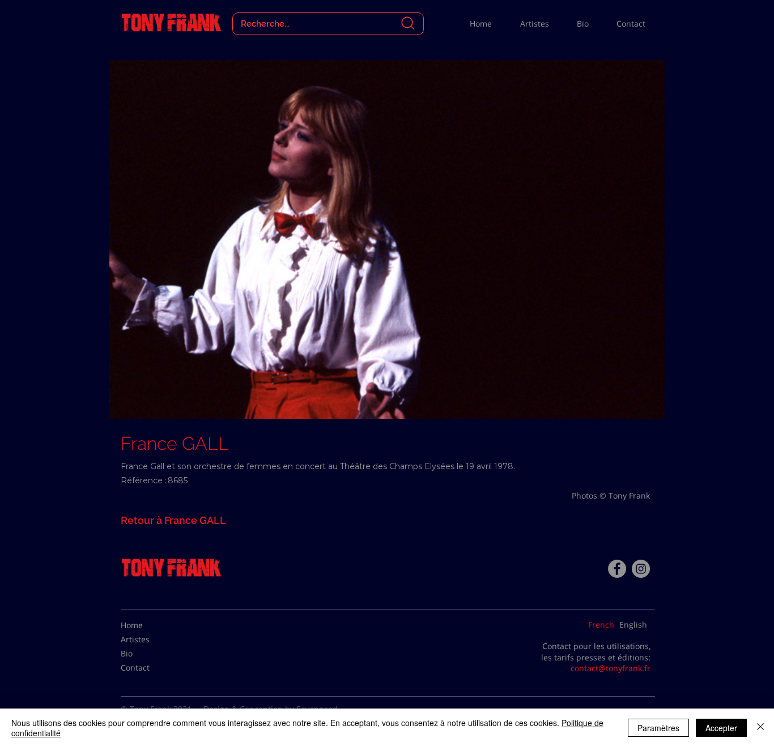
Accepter (721, 727)
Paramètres (658, 727)
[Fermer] (760, 728)
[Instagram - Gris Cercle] (641, 569)
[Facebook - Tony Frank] (617, 569)
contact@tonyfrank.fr (610, 668)
